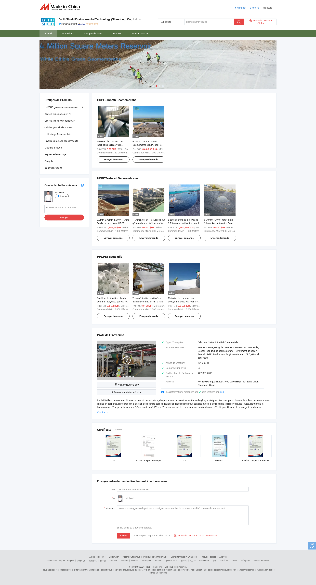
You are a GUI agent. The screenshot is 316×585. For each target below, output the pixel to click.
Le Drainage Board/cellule (57, 134)
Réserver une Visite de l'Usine (126, 392)
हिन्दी (214, 560)
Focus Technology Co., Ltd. (156, 566)
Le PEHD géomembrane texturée (61, 107)
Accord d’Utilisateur (131, 556)
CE (113, 460)
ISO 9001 (220, 460)
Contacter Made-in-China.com (184, 556)
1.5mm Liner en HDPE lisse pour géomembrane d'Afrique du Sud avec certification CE (148, 223)
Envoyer (123, 535)
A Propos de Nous (93, 33)
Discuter (63, 196)
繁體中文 (93, 560)
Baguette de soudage (55, 154)
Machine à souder (53, 147)
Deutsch (135, 560)
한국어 (184, 560)
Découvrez (117, 33)
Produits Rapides (208, 556)
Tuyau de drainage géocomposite (61, 140)
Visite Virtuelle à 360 (128, 384)
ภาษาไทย (224, 560)
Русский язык (171, 560)
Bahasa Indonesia (261, 560)
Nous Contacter (140, 33)
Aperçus (223, 556)
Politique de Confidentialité (155, 556)
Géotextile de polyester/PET (58, 113)
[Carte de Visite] (82, 185)
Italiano (158, 560)
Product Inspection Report (148, 460)
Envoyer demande (113, 159)
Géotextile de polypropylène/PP (60, 120)
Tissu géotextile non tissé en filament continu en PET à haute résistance (148, 302)
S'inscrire (254, 7)
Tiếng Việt (245, 560)
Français (113, 560)
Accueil (48, 33)
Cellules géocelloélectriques (58, 127)
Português (146, 560)
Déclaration (114, 556)
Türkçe (234, 560)
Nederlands (204, 560)
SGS (222, 391)
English (70, 560)
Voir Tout (101, 412)
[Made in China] (61, 6)
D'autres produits (53, 167)
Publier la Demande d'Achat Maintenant (196, 535)
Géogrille (48, 161)
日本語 (103, 560)
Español (124, 560)
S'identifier (240, 7)
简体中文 (81, 560)
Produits (69, 33)
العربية (193, 560)
